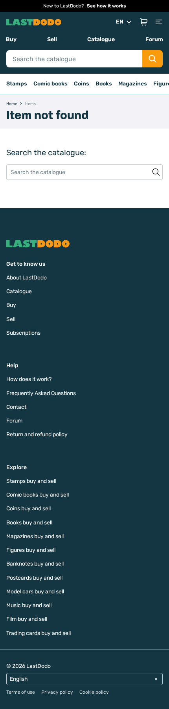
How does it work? (28, 379)
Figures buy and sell (30, 550)
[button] (144, 22)
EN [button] (119, 21)
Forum (154, 39)
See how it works (106, 6)
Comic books (50, 83)
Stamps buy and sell (31, 481)
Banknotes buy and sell (35, 563)
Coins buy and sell (28, 508)
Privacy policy (57, 692)
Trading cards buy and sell (38, 633)
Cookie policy (94, 692)
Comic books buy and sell (37, 494)
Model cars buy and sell (35, 591)
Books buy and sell (29, 522)
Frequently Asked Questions (41, 393)
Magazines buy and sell (35, 536)
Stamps (16, 83)
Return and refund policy (37, 434)
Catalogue (101, 39)
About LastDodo (26, 277)
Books (104, 83)
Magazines (132, 83)
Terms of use (20, 692)
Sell (52, 39)
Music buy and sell (28, 605)
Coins (81, 83)
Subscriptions (23, 333)
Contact (16, 407)
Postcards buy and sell (34, 578)
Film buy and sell (26, 619)
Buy (11, 39)
